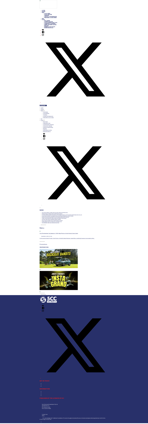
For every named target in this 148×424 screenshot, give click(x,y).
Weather (46, 25)
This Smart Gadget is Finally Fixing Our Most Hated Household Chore (55, 212)
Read (43, 12)
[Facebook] (43, 33)
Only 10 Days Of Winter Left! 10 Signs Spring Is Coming (52, 220)
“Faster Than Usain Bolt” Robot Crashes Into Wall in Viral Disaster (54, 218)
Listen (43, 10)
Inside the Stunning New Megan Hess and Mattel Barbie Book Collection (55, 217)
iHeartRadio (44, 422)
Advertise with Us (48, 27)
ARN (43, 421)
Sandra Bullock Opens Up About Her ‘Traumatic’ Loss (52, 221)
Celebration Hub (48, 21)
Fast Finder (47, 20)
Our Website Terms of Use (47, 395)
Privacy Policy (45, 391)
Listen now (42, 105)
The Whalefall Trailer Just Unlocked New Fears (50, 222)
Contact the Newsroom (50, 16)
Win (43, 18)
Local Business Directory (50, 22)
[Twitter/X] (75, 102)
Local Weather (48, 14)
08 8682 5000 (47, 415)
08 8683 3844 (50, 414)
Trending (46, 15)
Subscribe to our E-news (50, 17)
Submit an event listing (50, 24)
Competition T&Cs (46, 392)
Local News (47, 13)
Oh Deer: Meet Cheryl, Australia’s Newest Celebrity (51, 219)
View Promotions (44, 247)
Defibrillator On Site (49, 26)
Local (43, 19)
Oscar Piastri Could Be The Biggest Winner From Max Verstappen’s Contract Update (57, 215)
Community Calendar (49, 23)
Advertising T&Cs (45, 394)
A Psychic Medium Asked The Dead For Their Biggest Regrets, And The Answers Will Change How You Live (62, 214)
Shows (43, 11)
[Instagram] (43, 35)
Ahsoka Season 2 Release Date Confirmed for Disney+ (52, 213)
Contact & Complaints (46, 386)
